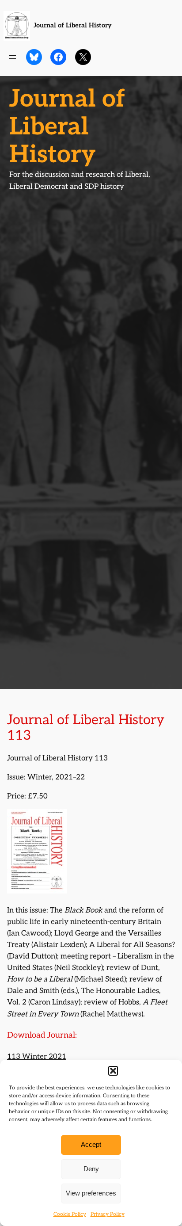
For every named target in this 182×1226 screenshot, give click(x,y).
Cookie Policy (69, 1214)
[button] (113, 1070)
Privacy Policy (108, 1214)
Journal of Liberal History (73, 25)
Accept (91, 1144)
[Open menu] (12, 57)
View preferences (91, 1193)
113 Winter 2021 (36, 1056)
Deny (91, 1169)
